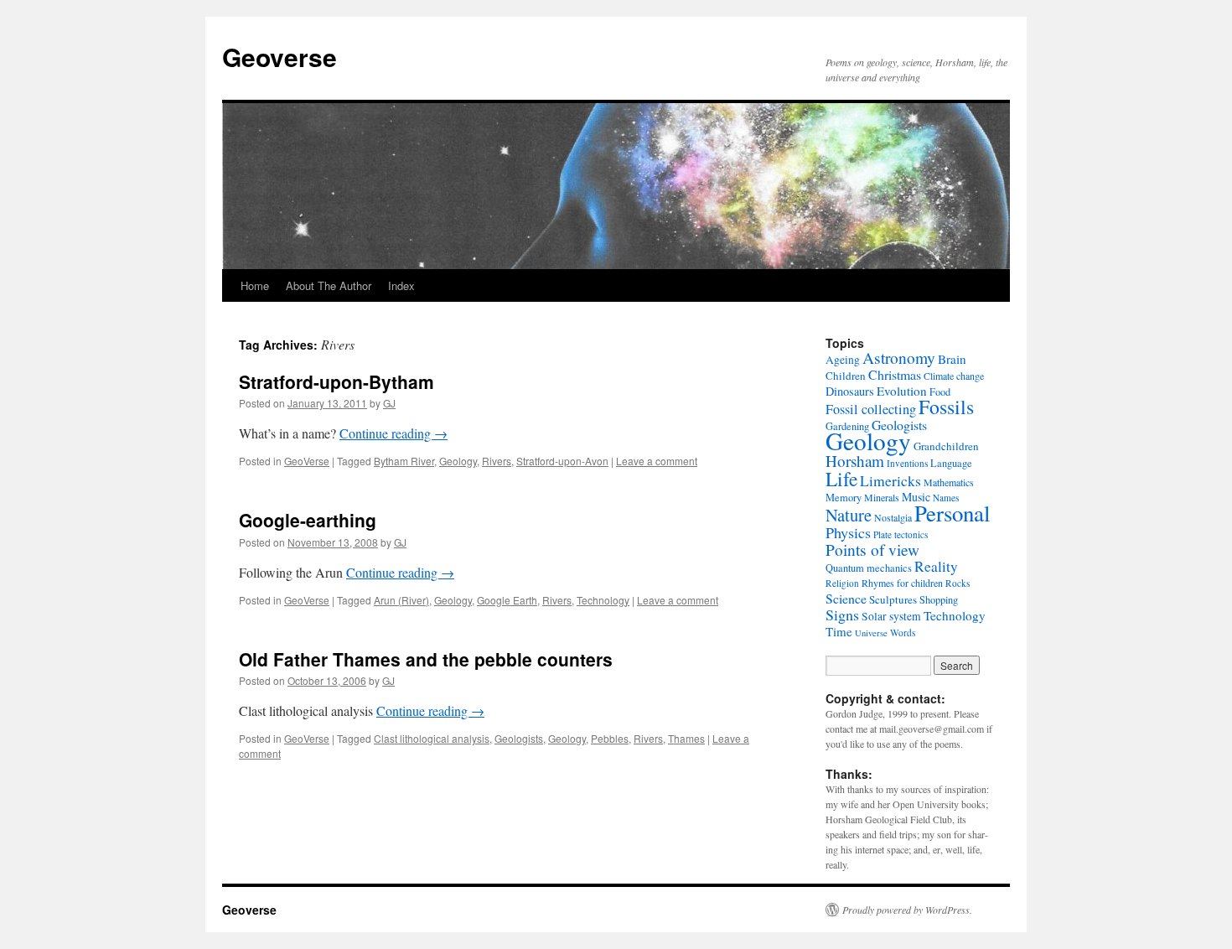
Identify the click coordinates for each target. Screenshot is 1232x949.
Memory (844, 497)
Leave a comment (656, 461)
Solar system (891, 616)
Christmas (894, 374)
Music (916, 497)
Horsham (855, 460)
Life (841, 478)
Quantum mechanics (869, 567)
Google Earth (507, 600)
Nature (849, 514)
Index (401, 285)
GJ (389, 403)
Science (846, 598)
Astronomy (898, 357)
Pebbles (610, 738)
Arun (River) (401, 600)
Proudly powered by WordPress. (907, 909)
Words (902, 632)
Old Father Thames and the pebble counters (426, 659)
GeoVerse (306, 461)
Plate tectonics (900, 534)
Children (846, 375)
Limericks (890, 480)
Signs (842, 614)
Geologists (518, 738)
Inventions (907, 463)
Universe (871, 633)
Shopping (938, 599)
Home (255, 285)
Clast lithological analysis (431, 738)
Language (951, 462)
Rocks (957, 583)
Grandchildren (946, 446)
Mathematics (949, 482)
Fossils (946, 406)
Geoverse (279, 57)
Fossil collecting (871, 409)
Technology (603, 600)
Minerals (881, 497)
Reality (936, 566)
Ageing (843, 359)
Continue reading (393, 433)
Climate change (954, 375)
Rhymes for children (902, 582)
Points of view (872, 549)
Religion (842, 583)
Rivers (496, 461)
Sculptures (893, 599)
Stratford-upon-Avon (562, 461)
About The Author (328, 285)
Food (939, 391)
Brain (952, 358)
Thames (686, 738)
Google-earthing (307, 519)
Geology (458, 461)
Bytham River (404, 461)
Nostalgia (893, 517)
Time (839, 631)
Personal (952, 513)
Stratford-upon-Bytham (336, 381)
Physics (848, 532)
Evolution (902, 390)
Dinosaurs (850, 391)
